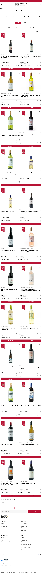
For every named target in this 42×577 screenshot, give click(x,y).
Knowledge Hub (4, 526)
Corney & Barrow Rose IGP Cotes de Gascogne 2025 (30, 251)
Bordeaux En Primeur (5, 529)
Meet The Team (24, 526)
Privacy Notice (24, 541)
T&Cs (22, 537)
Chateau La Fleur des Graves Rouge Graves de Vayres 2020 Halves (30, 212)
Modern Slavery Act (25, 546)
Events (2, 523)
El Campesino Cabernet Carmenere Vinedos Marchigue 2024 (9, 484)
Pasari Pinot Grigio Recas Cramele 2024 (9, 96)
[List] (40, 31)
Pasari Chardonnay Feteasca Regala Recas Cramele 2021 (30, 445)
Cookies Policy (24, 543)
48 (12, 499)
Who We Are (24, 523)
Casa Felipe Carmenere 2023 (8, 444)
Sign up (34, 511)
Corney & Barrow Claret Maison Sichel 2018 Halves (10, 57)
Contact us (3, 537)
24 (10, 499)
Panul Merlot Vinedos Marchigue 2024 (31, 405)
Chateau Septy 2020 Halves (7, 211)
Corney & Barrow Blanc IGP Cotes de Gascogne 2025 (30, 96)
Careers (23, 529)
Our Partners (24, 530)
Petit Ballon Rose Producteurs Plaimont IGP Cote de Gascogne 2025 (30, 290)
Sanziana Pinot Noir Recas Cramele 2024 (9, 290)
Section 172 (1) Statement (26, 547)
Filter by (32, 27)
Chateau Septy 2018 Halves (28, 172)
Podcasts (3, 527)
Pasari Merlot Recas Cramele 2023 (9, 250)
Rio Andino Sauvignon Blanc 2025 (29, 328)
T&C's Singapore (24, 538)
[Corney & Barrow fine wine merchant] (21, 4)
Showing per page (5, 499)
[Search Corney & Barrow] (37, 4)
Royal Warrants (24, 524)
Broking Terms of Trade (26, 544)
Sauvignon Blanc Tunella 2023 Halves (10, 367)
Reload (1, 8)
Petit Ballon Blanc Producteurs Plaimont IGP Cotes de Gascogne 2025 (10, 173)
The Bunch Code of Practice (7, 541)
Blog (2, 524)
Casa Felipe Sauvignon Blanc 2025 (9, 405)
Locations (23, 527)
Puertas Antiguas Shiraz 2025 (28, 483)
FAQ (2, 540)
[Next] (7, 502)
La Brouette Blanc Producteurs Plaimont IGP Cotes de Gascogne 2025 (10, 135)
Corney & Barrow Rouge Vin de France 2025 (31, 135)
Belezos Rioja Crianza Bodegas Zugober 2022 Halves (31, 57)
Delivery (18, 22)
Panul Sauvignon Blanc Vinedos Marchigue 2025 (9, 329)
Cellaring (2, 543)
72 (14, 499)
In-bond (24, 22)
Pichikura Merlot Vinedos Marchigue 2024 (30, 367)
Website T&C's (24, 540)
